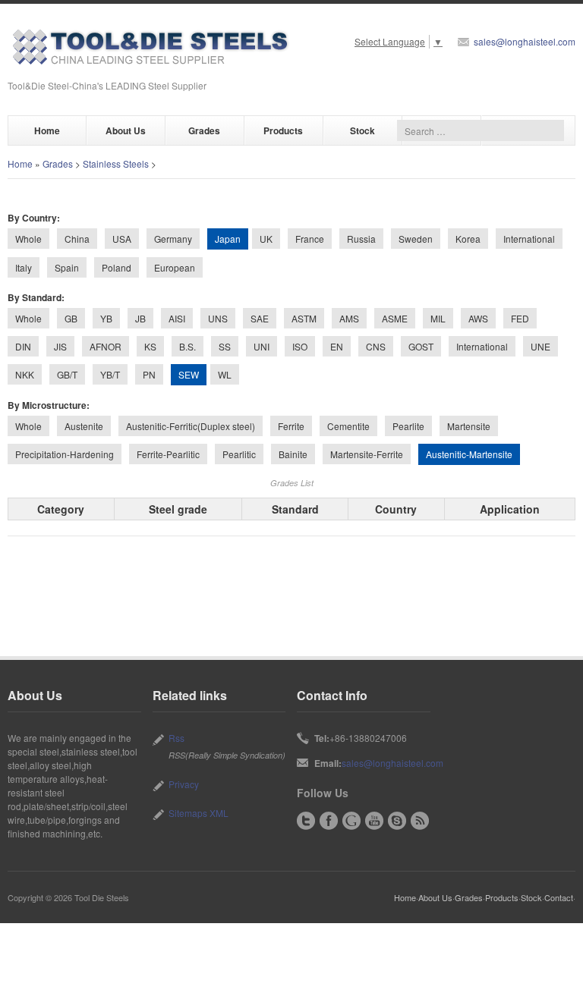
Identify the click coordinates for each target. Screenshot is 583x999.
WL (225, 374)
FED (520, 318)
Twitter (306, 821)
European (174, 267)
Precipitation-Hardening (64, 454)
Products (283, 130)
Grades (204, 130)
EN (336, 346)
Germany (173, 238)
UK (266, 238)
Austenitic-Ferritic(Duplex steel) (190, 425)
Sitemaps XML (198, 812)
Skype (397, 821)
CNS (376, 346)
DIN (23, 346)
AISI (177, 318)
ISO (299, 346)
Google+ (351, 821)
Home (47, 130)
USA (121, 238)
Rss (176, 737)
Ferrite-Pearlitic (168, 454)
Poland (116, 267)
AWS (478, 318)
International (529, 238)
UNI (261, 346)
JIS (60, 346)
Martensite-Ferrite (366, 454)
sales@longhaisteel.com (524, 41)
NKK (24, 374)
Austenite (84, 425)
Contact (558, 897)
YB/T (110, 374)
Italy (23, 267)
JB (140, 318)
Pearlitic (239, 454)
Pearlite (408, 425)
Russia (361, 238)
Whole (28, 238)
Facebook (329, 821)
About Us (126, 130)
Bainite (293, 454)
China (77, 238)
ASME (395, 318)
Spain (67, 267)
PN (149, 374)
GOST (420, 346)
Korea (468, 238)
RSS (420, 821)
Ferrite (291, 425)
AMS (349, 318)
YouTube (374, 821)
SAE (260, 318)
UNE (540, 346)
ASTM (304, 318)
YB (106, 318)
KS (150, 346)
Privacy (184, 784)
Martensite (468, 425)
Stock (362, 130)
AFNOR (105, 346)
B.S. (187, 346)
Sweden (416, 238)
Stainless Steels (116, 163)
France (309, 238)
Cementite (348, 425)
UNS (218, 318)
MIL (438, 318)
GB (71, 318)
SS (225, 346)
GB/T (67, 374)
